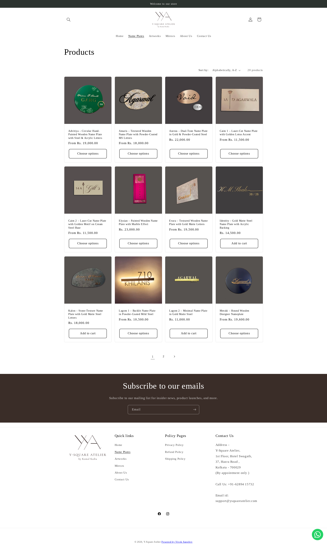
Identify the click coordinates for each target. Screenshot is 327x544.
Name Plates (123, 451)
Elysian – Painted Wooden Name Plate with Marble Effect (138, 222)
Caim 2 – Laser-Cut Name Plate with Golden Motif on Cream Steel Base (87, 224)
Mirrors (119, 465)
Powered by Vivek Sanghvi (176, 542)
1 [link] (153, 356)
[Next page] (174, 356)
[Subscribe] (194, 409)
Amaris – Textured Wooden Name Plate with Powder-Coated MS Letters (138, 134)
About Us (121, 472)
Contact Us (122, 479)
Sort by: (203, 70)
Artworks (121, 458)
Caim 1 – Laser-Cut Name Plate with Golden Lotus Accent (239, 132)
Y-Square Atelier (152, 542)
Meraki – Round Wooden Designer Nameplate (234, 312)
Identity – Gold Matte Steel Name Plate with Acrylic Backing (236, 224)
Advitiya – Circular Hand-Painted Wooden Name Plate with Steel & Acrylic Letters (85, 134)
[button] (68, 19)
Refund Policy (174, 451)
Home (118, 444)
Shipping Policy (175, 458)
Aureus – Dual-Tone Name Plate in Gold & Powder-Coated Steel (188, 132)
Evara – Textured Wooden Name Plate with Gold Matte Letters (188, 222)
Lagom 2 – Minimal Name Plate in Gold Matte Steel (188, 312)
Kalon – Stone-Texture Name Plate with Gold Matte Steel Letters (85, 314)
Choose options (88, 153)
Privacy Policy (174, 444)
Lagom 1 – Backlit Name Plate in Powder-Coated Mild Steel (137, 312)
